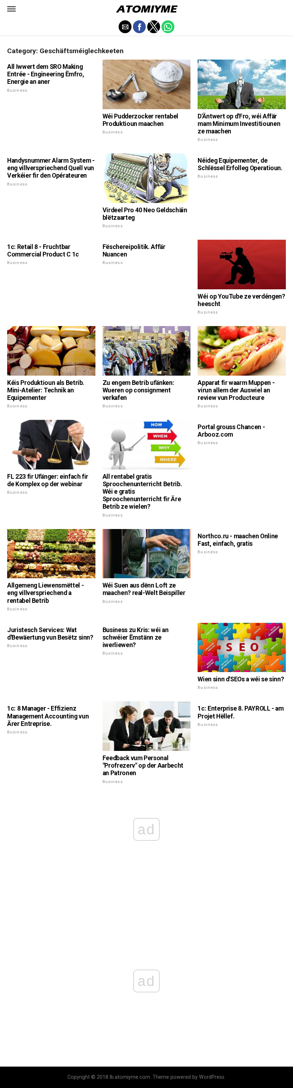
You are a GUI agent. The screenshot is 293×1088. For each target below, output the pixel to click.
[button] (11, 8)
